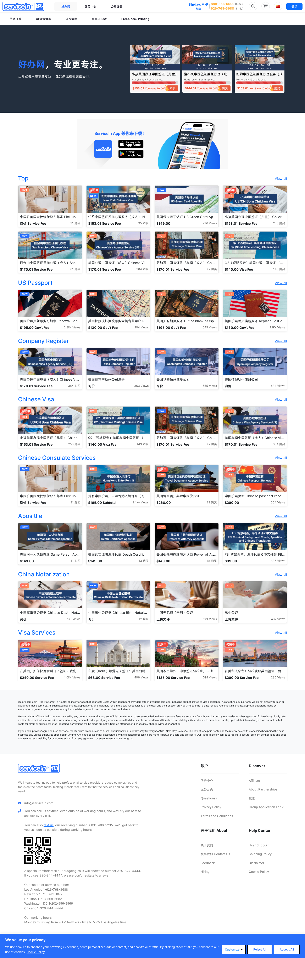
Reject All (259, 949)
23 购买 (212, 502)
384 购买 (142, 269)
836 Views (278, 560)
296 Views (210, 223)
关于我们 (207, 845)
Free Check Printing (135, 19)
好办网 (65, 6)
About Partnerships (263, 789)
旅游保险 (15, 19)
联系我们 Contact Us (215, 854)
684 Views (278, 385)
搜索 (252, 798)
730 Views (73, 619)
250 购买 (279, 223)
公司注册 (116, 6)
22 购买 (212, 269)
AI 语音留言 (43, 19)
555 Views (210, 385)
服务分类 (207, 789)
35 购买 (143, 223)
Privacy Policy (211, 807)
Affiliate (254, 781)
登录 (294, 6)
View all (281, 178)
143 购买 (279, 269)
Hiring (205, 872)
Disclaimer (256, 863)
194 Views (142, 327)
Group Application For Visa (268, 807)
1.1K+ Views (277, 327)
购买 (173, 88)
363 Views (141, 385)
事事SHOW (99, 19)
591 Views (210, 677)
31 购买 (75, 223)
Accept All (287, 949)
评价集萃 (71, 19)
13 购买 (144, 560)
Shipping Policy (260, 854)
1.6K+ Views (72, 677)
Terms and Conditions (217, 816)
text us (49, 825)
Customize (232, 949)
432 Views (278, 619)
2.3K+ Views (72, 327)
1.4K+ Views (141, 502)
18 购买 (212, 560)
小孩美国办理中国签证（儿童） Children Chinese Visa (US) (155, 76)
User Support (259, 845)
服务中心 (90, 6)
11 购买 (75, 560)
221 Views (210, 619)
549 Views (210, 327)
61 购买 (75, 269)
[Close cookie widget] (301, 938)
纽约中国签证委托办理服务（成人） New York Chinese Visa (259, 76)
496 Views (141, 677)
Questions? (209, 798)
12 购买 (144, 619)
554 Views (278, 502)
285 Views (278, 677)
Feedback (208, 863)
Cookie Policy (36, 952)
